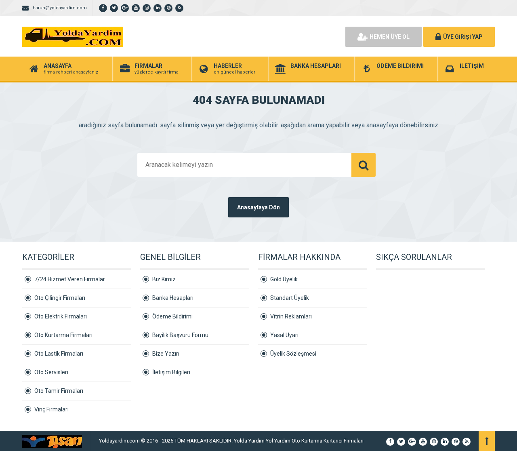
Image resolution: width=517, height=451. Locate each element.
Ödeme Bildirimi (172, 316)
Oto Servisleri (51, 372)
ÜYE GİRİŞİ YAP (463, 37)
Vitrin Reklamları (291, 316)
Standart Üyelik (289, 298)
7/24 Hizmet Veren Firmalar (69, 279)
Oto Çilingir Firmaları (59, 298)
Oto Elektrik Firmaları (60, 316)
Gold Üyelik (284, 279)
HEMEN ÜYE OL (390, 37)
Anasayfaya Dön (258, 207)
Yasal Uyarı (284, 335)
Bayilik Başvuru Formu (180, 335)
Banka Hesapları (172, 298)
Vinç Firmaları (51, 409)
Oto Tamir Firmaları (58, 391)
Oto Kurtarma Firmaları (63, 335)
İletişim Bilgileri (171, 372)
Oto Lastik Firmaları (58, 353)
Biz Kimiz (164, 279)
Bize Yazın (165, 353)
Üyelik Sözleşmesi (293, 353)
